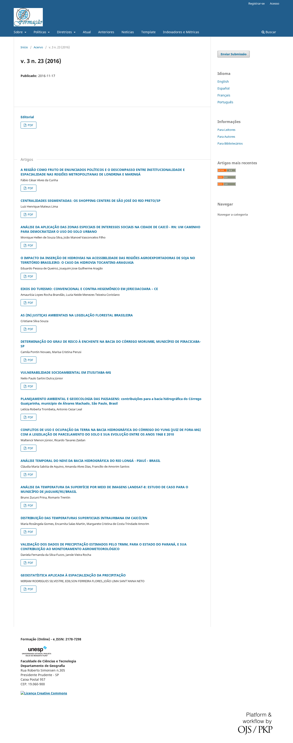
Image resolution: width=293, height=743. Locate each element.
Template (148, 32)
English (223, 81)
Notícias (128, 32)
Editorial (27, 117)
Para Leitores (226, 130)
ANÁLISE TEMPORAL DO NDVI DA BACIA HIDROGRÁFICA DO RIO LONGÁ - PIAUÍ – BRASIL (90, 460)
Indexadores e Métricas (181, 32)
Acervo (38, 47)
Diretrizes (65, 32)
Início (24, 47)
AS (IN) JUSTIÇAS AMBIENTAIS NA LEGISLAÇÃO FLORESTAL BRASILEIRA (77, 315)
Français (223, 95)
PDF (30, 125)
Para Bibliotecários (230, 143)
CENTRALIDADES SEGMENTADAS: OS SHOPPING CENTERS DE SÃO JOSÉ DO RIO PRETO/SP (90, 200)
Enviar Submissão (234, 54)
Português (225, 102)
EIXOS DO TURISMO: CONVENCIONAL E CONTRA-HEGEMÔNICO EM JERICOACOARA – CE (89, 289)
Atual (87, 32)
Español (223, 88)
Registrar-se (256, 3)
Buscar (270, 32)
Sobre (19, 32)
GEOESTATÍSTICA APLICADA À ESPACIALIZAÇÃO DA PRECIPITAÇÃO (73, 575)
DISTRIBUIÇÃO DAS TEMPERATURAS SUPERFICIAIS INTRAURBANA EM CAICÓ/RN (84, 518)
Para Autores (226, 136)
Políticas (40, 32)
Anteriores (106, 32)
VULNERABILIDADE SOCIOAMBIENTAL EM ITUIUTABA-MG (66, 372)
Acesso (274, 3)
